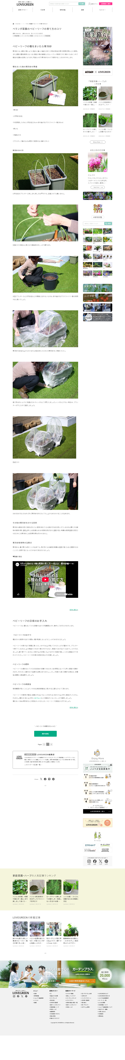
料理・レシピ (53, 1009)
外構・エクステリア (54, 1018)
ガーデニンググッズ (71, 998)
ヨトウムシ (37, 698)
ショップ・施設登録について (105, 1007)
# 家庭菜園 (47, 36)
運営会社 (100, 1016)
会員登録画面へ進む (97, 811)
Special (101, 10)
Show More (96, 142)
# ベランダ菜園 (29, 36)
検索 (82, 3)
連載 (82, 10)
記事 (35, 993)
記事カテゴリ (22, 10)
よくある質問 (101, 1002)
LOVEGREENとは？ (103, 993)
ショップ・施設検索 (38, 998)
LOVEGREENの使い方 (104, 996)
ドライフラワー (70, 1000)
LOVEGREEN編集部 (38, 33)
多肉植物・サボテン (55, 1014)
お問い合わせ (102, 1011)
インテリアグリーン (86, 998)
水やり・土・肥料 (85, 1007)
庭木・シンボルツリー (55, 1005)
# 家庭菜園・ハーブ (18, 36)
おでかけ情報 (69, 993)
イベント (36, 1000)
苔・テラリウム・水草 (86, 993)
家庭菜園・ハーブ (19, 24)
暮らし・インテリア (70, 996)
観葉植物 (52, 1011)
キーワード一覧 (102, 1000)
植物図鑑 (63, 10)
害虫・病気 (53, 1016)
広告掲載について (103, 1005)
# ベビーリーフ (38, 36)
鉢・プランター (85, 1005)
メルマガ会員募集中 (103, 998)
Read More (96, 187)
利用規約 (100, 1014)
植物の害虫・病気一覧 (72, 1002)
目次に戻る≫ (74, 610)
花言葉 (43, 10)
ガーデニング (53, 998)
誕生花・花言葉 (54, 996)
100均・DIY (84, 996)
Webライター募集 (102, 1009)
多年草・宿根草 (54, 1002)
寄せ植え (52, 1000)
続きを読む (45, 734)
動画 (35, 1002)
